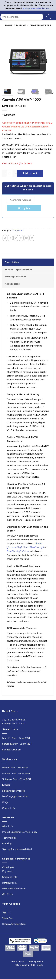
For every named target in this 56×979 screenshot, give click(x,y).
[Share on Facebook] (10, 238)
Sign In (6, 912)
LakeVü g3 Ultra (19, 547)
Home (9, 25)
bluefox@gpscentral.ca (14, 796)
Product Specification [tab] (18, 269)
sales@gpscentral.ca (13, 790)
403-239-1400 (19, 767)
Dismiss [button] (46, 8)
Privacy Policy (36, 961)
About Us (7, 826)
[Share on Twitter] (15, 238)
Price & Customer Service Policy (19, 831)
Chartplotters (40, 25)
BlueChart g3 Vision (18, 551)
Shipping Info (9, 876)
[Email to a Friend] (21, 238)
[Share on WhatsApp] (5, 238)
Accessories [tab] (12, 283)
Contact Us (8, 808)
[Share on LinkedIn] (31, 238)
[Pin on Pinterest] (26, 238)
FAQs (5, 802)
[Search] (49, 16)
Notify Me (24, 208)
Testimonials (9, 837)
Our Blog (6, 843)
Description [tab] (12, 262)
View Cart (7, 918)
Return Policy (9, 882)
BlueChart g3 (36, 547)
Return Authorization (14, 923)
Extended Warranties (14, 888)
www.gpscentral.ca (32, 8)
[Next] (49, 57)
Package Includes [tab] (15, 276)
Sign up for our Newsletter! (17, 849)
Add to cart (30, 173)
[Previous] (7, 57)
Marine (21, 25)
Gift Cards (7, 894)
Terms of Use (17, 961)
